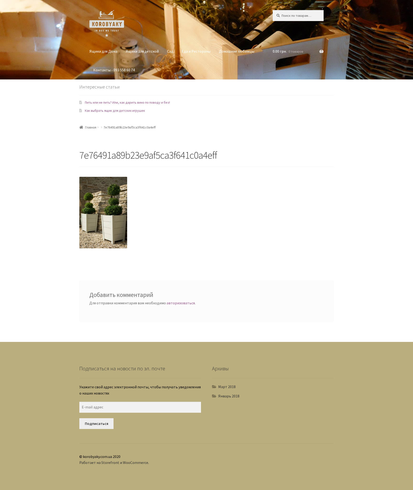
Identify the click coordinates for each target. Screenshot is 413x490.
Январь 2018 (228, 396)
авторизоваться (181, 303)
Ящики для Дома (103, 51)
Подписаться (96, 423)
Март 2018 (227, 386)
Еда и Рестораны (196, 51)
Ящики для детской (142, 51)
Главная (90, 127)
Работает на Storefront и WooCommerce (113, 462)
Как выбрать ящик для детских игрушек (115, 110)
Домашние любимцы (236, 51)
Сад (170, 51)
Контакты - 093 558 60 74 (114, 69)
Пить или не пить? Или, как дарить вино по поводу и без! (127, 102)
